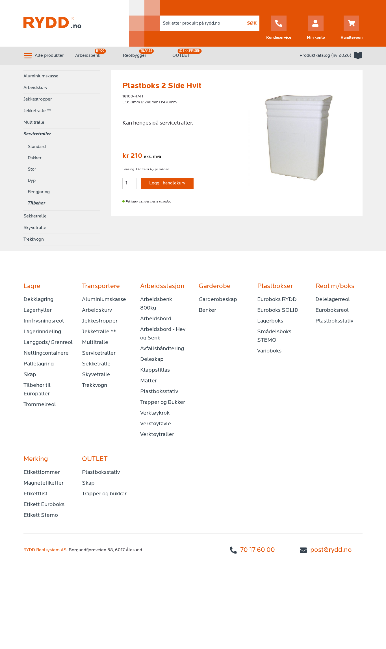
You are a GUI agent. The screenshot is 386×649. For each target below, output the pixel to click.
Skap (29, 375)
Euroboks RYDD (277, 299)
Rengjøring (39, 192)
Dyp (32, 180)
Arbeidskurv (35, 88)
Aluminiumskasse (40, 76)
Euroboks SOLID (277, 310)
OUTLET (181, 55)
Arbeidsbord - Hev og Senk (162, 334)
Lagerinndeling (42, 332)
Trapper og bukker (104, 494)
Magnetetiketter (43, 483)
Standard (37, 147)
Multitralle (33, 122)
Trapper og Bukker (162, 402)
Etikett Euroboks (43, 505)
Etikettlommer (41, 472)
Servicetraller (37, 134)
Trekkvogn (33, 239)
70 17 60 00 (257, 550)
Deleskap (152, 359)
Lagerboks (270, 321)
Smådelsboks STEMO (274, 336)
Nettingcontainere (46, 353)
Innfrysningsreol (43, 321)
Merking (35, 459)
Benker (207, 310)
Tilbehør (36, 203)
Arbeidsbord (156, 319)
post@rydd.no (331, 550)
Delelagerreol (332, 299)
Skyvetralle (34, 228)
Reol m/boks (334, 286)
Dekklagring (38, 299)
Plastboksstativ (159, 392)
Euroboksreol (332, 310)
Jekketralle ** (37, 111)
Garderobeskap (218, 299)
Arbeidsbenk (87, 55)
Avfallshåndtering (162, 349)
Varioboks (269, 351)
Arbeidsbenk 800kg (156, 304)
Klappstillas (155, 370)
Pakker (35, 158)
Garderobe (215, 286)
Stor (32, 169)
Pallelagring (38, 364)
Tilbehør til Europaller (37, 390)
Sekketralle (35, 216)
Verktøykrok (155, 413)
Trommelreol (39, 405)
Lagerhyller (37, 310)
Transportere (101, 286)
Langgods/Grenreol (47, 342)
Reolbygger (134, 55)
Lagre (31, 286)
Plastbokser (275, 286)
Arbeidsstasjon (162, 286)
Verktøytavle (155, 424)
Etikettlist (35, 494)
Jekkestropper (37, 99)
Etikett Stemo (40, 515)
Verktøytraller (157, 434)
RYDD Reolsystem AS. (45, 550)
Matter (148, 381)
